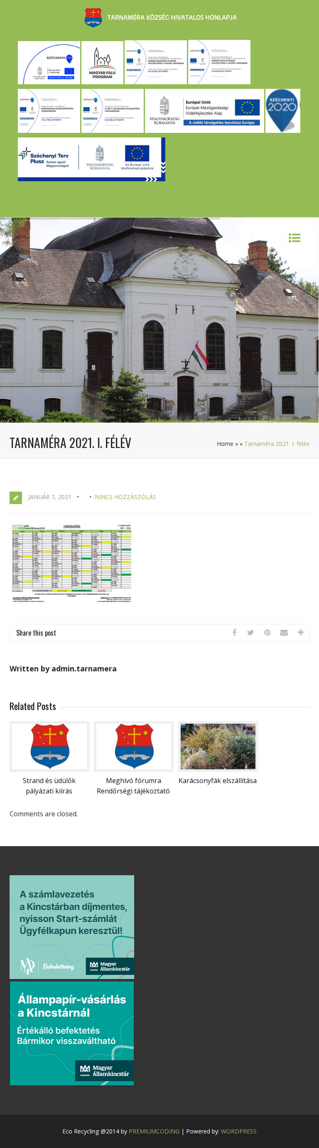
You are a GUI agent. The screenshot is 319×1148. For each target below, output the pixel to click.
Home (225, 444)
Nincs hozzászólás (125, 497)
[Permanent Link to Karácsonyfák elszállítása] (218, 769)
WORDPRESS (239, 1131)
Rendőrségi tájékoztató (133, 791)
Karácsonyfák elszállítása (218, 780)
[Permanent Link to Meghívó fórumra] (134, 769)
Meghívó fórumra (133, 780)
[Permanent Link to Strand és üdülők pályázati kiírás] (49, 769)
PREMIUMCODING (154, 1131)
